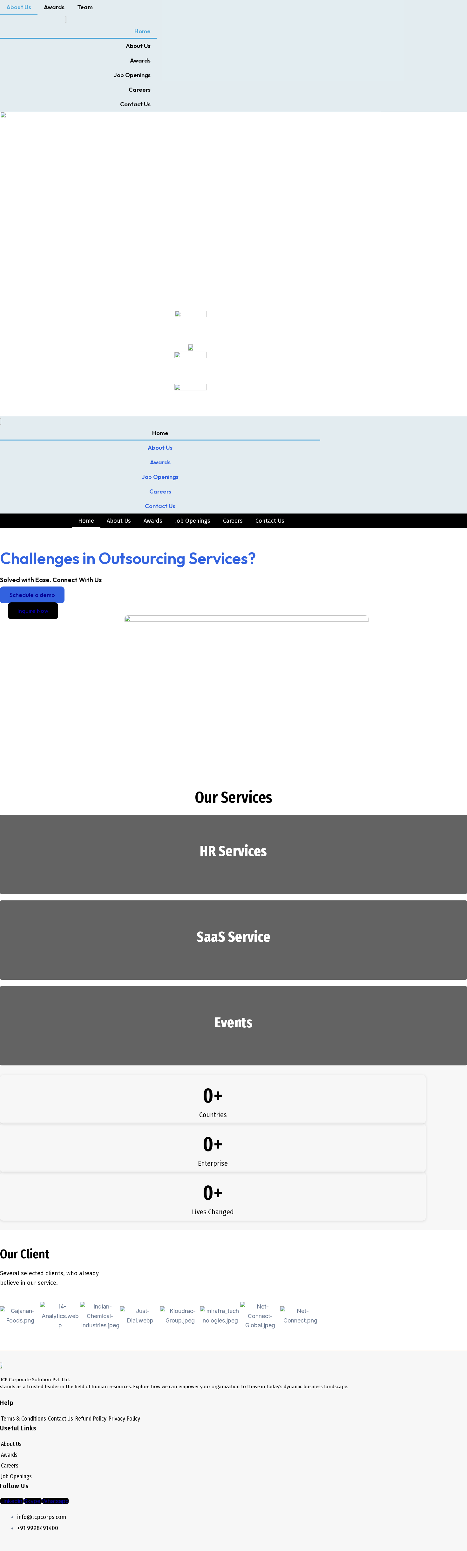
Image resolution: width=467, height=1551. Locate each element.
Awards (54, 7)
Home (142, 31)
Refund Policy (90, 1418)
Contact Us (135, 104)
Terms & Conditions (23, 1418)
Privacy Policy (124, 1418)
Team (85, 7)
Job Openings (132, 75)
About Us (18, 7)
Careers (140, 89)
